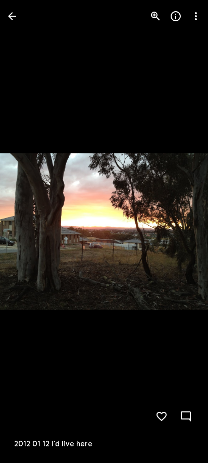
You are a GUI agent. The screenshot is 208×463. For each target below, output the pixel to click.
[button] (28, 232)
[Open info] (176, 16)
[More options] (196, 16)
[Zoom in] (155, 16)
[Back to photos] (12, 16)
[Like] (161, 416)
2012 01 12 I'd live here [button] (53, 443)
